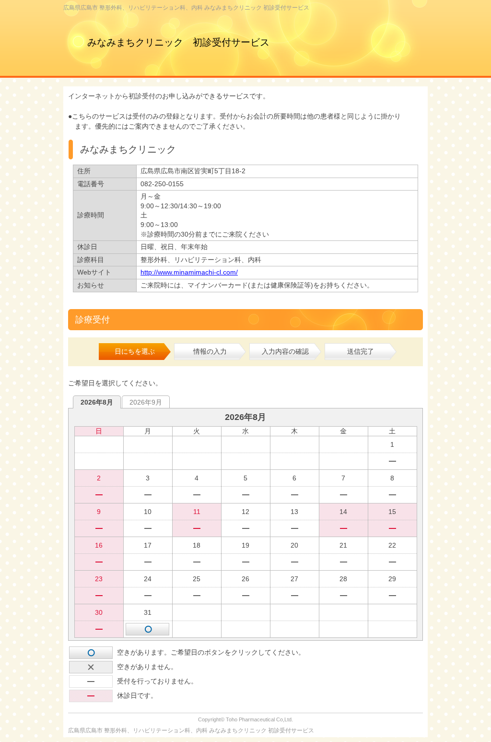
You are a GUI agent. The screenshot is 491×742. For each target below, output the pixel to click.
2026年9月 (145, 402)
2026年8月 (97, 402)
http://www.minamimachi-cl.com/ (189, 272)
